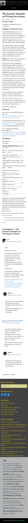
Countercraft (5, 467)
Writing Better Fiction (7, 414)
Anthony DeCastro (13, 463)
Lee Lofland (12, 489)
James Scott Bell (7, 481)
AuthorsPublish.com (14, 465)
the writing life (10, 511)
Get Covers (4, 405)
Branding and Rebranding (15, 456)
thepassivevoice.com (20, 508)
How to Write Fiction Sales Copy (10, 408)
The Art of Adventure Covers (9, 412)
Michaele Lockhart (15, 491)
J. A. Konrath (22, 479)
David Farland (7, 472)
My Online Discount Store (9, 410)
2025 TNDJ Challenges (7, 403)
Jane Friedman (17, 481)
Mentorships (9, 491)
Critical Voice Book (7, 469)
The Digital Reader (14, 505)
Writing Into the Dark (8, 513)
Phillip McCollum (17, 493)
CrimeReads (18, 467)
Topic (20, 511)
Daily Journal (7, 211)
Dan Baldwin (18, 469)
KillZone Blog (19, 213)
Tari (8, 239)
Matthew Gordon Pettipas (15, 321)
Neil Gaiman (21, 491)
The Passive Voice (7, 215)
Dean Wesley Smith (9, 213)
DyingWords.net (13, 477)
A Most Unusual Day (13, 422)
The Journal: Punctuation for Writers (14, 218)
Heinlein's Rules (16, 479)
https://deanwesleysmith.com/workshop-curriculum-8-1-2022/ (14, 123)
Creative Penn (12, 467)
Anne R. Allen (6, 463)
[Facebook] (2, 394)
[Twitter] (5, 394)
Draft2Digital (5, 477)
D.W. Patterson (5, 431)
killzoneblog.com (7, 486)
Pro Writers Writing (17, 499)
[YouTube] (8, 394)
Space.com (5, 503)
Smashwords (17, 501)
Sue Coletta (12, 503)
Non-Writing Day (8, 493)
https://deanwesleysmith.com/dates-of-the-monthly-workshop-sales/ (13, 117)
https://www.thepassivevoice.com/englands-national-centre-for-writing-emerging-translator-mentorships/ (14, 134)
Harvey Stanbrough (19, 520)
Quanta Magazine (6, 501)
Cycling (14, 469)
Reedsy (12, 501)
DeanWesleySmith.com (15, 474)
